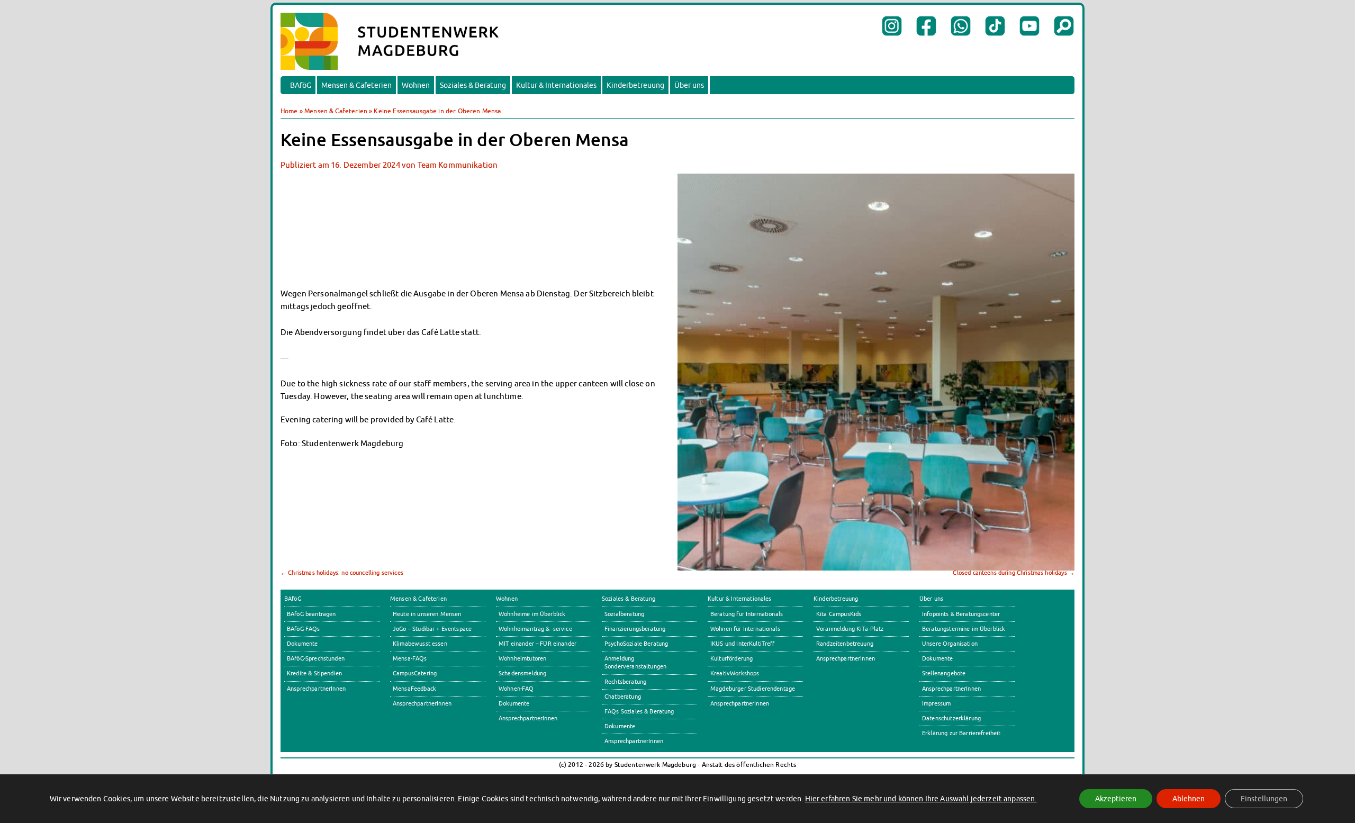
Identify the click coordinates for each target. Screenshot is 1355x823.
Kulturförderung (731, 658)
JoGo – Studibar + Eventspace (432, 629)
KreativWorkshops (734, 673)
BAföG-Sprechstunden (316, 658)
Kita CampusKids (838, 614)
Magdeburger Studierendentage (752, 688)
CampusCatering (415, 673)
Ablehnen (1188, 798)
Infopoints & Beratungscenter (961, 614)
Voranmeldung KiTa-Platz (850, 629)
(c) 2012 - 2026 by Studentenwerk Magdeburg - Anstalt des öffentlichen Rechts (678, 764)
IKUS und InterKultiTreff (742, 643)
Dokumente (302, 643)
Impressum (936, 703)
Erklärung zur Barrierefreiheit (961, 733)
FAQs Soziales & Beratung (639, 711)
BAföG (300, 85)
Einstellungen (1264, 798)
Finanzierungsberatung (634, 629)
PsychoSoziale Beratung (636, 643)
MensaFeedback (414, 688)
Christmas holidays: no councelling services (342, 572)
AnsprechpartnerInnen (316, 688)
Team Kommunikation (458, 164)
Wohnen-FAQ (516, 688)
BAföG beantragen (311, 614)
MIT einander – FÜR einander (537, 643)
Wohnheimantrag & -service (535, 629)
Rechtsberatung (625, 682)
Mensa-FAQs (410, 658)
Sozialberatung (624, 614)
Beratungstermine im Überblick (963, 629)
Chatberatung (622, 696)
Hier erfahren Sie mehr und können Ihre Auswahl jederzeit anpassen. (921, 798)
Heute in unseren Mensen (427, 614)
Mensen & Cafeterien (356, 85)
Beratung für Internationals (746, 614)
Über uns (689, 85)
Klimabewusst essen (420, 643)
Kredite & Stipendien (314, 673)
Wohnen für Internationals (745, 629)
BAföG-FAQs (303, 629)
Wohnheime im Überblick (532, 614)
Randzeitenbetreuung (844, 643)
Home (289, 111)
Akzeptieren (1115, 798)
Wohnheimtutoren (522, 658)
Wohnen (416, 85)
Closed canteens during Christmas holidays (1013, 572)
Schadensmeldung (522, 673)
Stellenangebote (943, 673)
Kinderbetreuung (635, 85)
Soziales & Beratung (473, 85)
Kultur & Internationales (556, 85)
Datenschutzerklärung (951, 718)
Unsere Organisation (950, 643)
